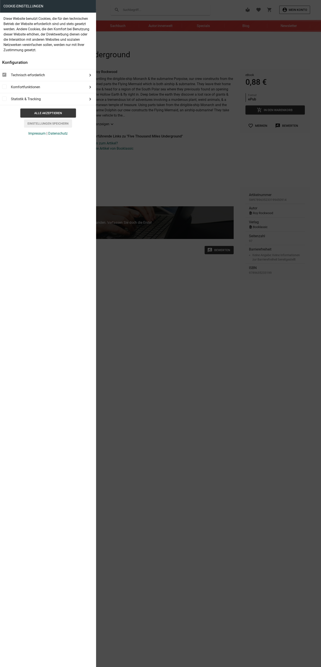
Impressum (37, 133)
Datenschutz (58, 133)
